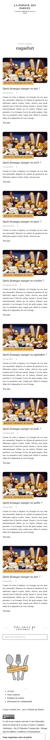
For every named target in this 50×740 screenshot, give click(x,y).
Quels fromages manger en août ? (22, 428)
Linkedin (14, 688)
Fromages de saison (23, 83)
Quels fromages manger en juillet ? (22, 502)
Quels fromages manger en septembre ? (25, 354)
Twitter (6, 688)
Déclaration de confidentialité (19, 701)
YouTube (18, 688)
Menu (46, 9)
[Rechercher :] (25, 637)
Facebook (2, 688)
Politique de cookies (15, 698)
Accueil (21, 44)
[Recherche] (44, 637)
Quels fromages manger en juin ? (21, 576)
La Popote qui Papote (25, 7)
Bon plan (8, 83)
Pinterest (22, 688)
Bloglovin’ (26, 688)
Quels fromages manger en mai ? (21, 88)
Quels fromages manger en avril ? (22, 162)
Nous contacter (13, 695)
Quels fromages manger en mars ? (22, 221)
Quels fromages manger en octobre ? (23, 280)
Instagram (10, 688)
